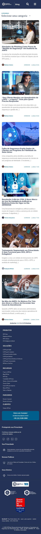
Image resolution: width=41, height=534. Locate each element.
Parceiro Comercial (7, 399)
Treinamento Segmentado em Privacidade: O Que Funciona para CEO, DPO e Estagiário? (20, 252)
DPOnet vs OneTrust (7, 363)
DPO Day (5, 376)
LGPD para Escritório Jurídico (10, 354)
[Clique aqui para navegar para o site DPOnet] (8, 4)
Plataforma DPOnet (7, 336)
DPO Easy (5, 334)
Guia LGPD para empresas (9, 385)
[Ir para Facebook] (3, 439)
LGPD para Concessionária (9, 361)
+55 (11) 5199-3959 (20, 418)
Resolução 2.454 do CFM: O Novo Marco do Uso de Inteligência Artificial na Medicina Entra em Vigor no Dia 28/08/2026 (19, 202)
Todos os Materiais (7, 390)
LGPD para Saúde (7, 349)
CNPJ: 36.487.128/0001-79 (27, 528)
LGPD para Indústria (7, 356)
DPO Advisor (6, 338)
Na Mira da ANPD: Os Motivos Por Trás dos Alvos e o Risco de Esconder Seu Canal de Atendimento (19, 303)
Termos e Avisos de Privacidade (10, 381)
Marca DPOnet (6, 388)
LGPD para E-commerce (8, 352)
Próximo (27, 323)
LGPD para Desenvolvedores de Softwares (12, 358)
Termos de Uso (27, 462)
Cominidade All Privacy (8, 379)
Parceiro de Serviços (7, 401)
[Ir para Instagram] (8, 439)
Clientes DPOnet (6, 408)
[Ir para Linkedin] (12, 439)
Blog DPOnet (6, 374)
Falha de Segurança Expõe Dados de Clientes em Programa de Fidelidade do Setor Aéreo (19, 150)
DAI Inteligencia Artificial (9, 341)
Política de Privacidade (18, 462)
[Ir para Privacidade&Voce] (20, 484)
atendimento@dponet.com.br (20, 415)
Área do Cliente (6, 383)
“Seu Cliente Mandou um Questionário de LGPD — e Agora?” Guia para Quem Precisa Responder (20, 99)
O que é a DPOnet (7, 372)
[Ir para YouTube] (16, 439)
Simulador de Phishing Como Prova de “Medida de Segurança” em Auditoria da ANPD (19, 48)
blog (17, 4)
